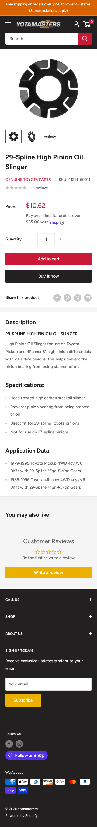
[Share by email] (88, 297)
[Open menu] (8, 24)
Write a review (48, 572)
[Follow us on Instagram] (19, 744)
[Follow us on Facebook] (9, 744)
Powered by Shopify (21, 816)
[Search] (85, 39)
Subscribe (23, 700)
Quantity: (14, 239)
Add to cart (49, 258)
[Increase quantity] (60, 239)
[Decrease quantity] (31, 239)
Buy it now (48, 276)
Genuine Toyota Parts (28, 179)
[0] (87, 24)
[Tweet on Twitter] (77, 297)
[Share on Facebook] (57, 297)
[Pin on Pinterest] (67, 297)
